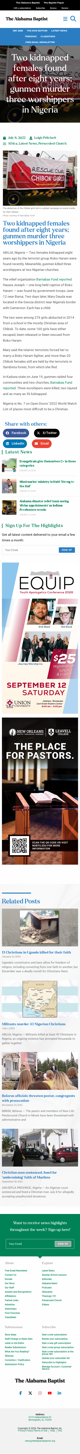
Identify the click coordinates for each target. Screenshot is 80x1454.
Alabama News (49, 1283)
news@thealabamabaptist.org (40, 1441)
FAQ (60, 1431)
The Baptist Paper (54, 3)
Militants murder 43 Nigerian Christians (34, 1024)
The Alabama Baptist (28, 3)
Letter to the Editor (14, 1343)
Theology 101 (49, 1296)
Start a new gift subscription (56, 1343)
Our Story (10, 1283)
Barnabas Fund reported (54, 279)
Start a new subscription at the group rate (57, 1352)
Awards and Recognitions (18, 1292)
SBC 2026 (18, 30)
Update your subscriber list (56, 1358)
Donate (8, 1279)
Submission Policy (14, 1364)
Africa (12, 143)
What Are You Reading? (17, 1351)
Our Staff (9, 1287)
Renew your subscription (55, 1339)
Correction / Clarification (17, 1360)
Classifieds (48, 36)
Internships (11, 1308)
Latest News (59, 30)
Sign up (67, 550)
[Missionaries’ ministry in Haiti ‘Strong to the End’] (9, 486)
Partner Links (11, 1300)
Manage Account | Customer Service (56, 1367)
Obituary (9, 1356)
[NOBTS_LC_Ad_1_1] (40, 791)
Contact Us (10, 1275)
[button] (73, 19)
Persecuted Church (52, 143)
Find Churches (12, 1313)
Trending (31, 36)
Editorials (47, 1279)
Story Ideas (10, 1334)
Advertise (10, 1304)
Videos (45, 1304)
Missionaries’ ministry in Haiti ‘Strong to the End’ (47, 484)
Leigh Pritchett (45, 137)
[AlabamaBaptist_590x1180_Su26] (40, 638)
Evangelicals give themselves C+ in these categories (48, 463)
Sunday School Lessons (54, 1275)
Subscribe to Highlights (54, 1362)
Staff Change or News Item (18, 1339)
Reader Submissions (15, 1347)
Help (52, 1431)
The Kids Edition (37, 30)
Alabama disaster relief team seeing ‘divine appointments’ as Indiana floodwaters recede (44, 505)
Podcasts (47, 1287)
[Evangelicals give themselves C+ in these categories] (9, 465)
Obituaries (47, 1292)
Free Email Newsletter (40, 42)
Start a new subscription (54, 1334)
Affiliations (10, 1296)
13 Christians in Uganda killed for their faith (36, 952)
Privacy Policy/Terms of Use (32, 1431)
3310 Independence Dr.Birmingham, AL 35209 (40, 1418)
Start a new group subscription (58, 1347)
